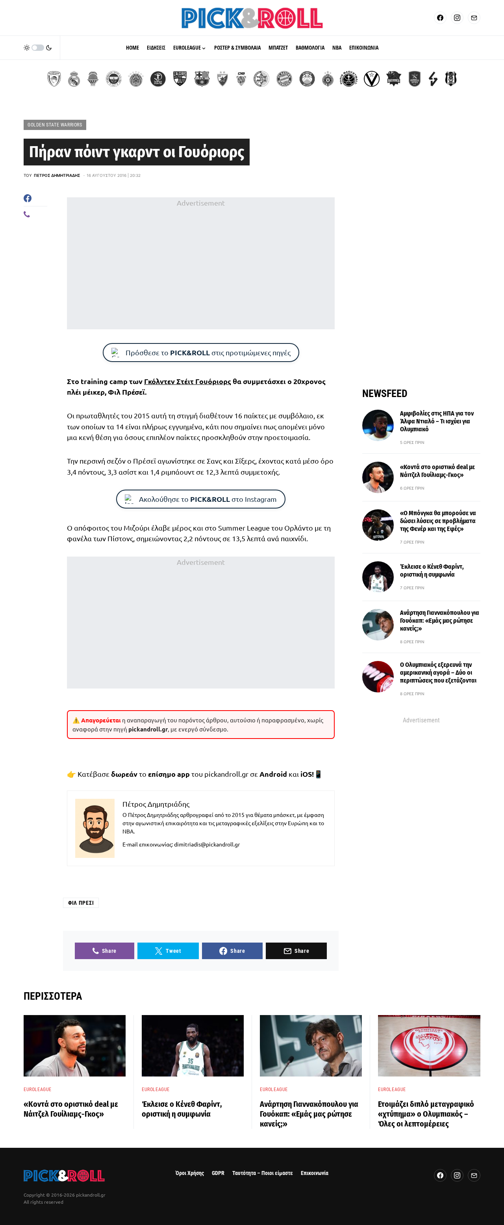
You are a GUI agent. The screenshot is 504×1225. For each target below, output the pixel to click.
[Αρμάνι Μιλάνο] (307, 79)
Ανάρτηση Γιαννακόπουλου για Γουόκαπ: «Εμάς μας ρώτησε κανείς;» (439, 620)
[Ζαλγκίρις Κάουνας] (180, 79)
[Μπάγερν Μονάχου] (284, 79)
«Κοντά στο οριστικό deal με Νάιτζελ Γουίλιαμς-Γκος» (437, 471)
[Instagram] (457, 18)
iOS (306, 773)
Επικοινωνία (314, 1173)
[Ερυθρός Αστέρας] (222, 79)
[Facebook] (440, 18)
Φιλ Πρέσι (81, 903)
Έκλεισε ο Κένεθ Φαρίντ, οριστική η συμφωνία (432, 570)
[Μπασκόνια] (394, 79)
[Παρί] (349, 79)
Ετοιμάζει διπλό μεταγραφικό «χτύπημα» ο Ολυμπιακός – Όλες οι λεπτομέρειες (426, 1113)
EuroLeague (38, 1089)
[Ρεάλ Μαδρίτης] (74, 79)
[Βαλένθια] (93, 79)
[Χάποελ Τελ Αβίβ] (158, 79)
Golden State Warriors (55, 125)
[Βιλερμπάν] (433, 79)
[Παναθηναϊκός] (136, 79)
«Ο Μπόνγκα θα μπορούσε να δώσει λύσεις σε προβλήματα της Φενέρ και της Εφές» (438, 521)
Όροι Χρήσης (190, 1173)
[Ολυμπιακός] (54, 79)
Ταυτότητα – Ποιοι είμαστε (262, 1173)
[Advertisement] (201, 263)
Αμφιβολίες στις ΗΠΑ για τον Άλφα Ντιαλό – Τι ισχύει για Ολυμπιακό (437, 421)
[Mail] (474, 18)
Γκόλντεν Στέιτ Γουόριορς (187, 381)
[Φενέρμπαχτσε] (114, 79)
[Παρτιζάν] (328, 79)
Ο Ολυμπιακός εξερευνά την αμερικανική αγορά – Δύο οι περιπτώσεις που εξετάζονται (438, 672)
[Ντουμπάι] (241, 79)
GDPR (218, 1173)
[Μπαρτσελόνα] (202, 79)
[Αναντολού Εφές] (415, 79)
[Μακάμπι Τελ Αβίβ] (261, 79)
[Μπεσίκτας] (451, 79)
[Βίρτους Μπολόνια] (372, 79)
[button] (38, 47)
